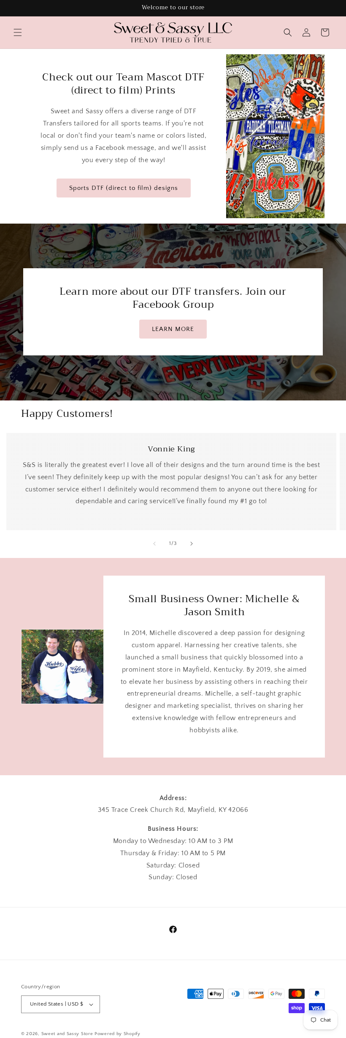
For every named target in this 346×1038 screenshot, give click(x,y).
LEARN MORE (173, 329)
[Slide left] (154, 543)
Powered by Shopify (118, 1033)
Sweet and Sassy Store (67, 1033)
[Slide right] (191, 543)
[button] (17, 32)
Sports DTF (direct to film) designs (123, 187)
